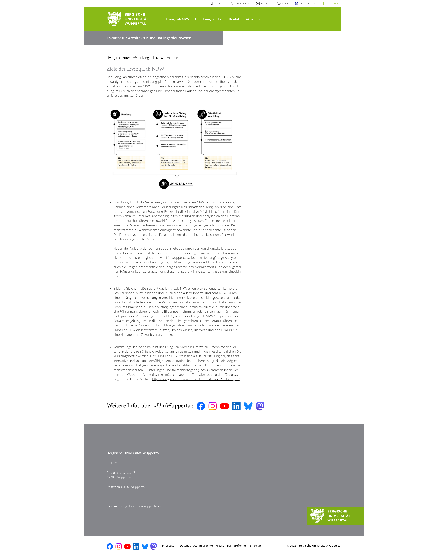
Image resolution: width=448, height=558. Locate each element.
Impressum (169, 546)
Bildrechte (206, 546)
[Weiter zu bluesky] (248, 406)
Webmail (265, 3)
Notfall (285, 3)
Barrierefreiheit (237, 546)
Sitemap (255, 546)
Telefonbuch (242, 3)
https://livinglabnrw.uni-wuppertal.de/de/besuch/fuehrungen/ (196, 379)
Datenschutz (188, 546)
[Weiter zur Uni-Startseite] (134, 19)
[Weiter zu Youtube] (224, 406)
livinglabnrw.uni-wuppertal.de (141, 506)
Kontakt (235, 19)
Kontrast (220, 3)
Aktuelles (253, 19)
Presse (219, 546)
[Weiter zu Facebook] (201, 406)
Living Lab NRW (177, 19)
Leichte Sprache (308, 3)
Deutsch (333, 3)
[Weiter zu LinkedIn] (236, 406)
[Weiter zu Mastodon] (260, 406)
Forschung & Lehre (209, 19)
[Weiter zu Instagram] (212, 406)
